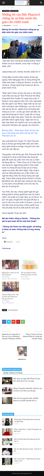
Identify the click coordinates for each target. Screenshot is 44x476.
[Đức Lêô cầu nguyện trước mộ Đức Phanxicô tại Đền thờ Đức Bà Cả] (7, 400)
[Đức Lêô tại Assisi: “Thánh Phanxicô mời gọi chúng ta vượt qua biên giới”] (7, 461)
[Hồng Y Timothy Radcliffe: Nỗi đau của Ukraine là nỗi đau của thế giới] (7, 390)
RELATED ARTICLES (12, 370)
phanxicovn (7, 25)
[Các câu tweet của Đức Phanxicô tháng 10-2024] (29, 264)
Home (3, 7)
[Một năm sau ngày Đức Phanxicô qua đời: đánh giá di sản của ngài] (7, 380)
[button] (41, 3)
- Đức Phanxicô (11, 7)
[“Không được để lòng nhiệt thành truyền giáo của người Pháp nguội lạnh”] (7, 422)
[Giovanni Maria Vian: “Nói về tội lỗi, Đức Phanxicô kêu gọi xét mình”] (10, 286)
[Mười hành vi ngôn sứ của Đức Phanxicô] (10, 264)
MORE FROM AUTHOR (12, 373)
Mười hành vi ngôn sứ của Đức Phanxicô (10, 274)
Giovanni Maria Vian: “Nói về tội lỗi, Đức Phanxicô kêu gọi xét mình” (10, 296)
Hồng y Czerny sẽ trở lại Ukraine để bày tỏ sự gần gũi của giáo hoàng (32, 336)
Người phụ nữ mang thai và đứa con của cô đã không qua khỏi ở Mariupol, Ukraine (11, 336)
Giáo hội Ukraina (14, 10)
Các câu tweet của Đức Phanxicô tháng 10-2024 (29, 274)
